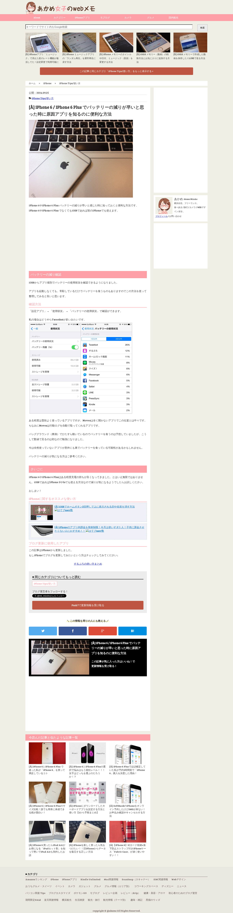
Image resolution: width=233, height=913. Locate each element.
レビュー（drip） (130, 893)
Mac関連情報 (111, 879)
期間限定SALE (33, 899)
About (36, 17)
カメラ (128, 17)
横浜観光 (66, 899)
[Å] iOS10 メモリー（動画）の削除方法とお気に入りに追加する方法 (153, 58)
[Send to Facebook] (73, 631)
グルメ (150, 17)
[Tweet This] (43, 631)
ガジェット (85, 886)
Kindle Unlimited (90, 879)
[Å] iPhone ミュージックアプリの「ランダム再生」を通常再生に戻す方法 (79, 58)
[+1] (103, 631)
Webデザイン (178, 879)
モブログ (105, 17)
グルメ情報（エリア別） (118, 886)
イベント (60, 886)
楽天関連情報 (51, 899)
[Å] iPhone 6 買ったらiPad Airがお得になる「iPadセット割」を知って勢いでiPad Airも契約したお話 (47, 850)
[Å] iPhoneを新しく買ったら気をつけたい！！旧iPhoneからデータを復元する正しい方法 (87, 848)
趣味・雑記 (136, 899)
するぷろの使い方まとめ (88, 563)
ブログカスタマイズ (59, 893)
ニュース (181, 886)
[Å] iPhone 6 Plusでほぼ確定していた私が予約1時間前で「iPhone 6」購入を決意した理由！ (127, 770)
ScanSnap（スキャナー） (136, 879)
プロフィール (161, 216)
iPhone (54, 879)
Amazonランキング (36, 879)
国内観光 (173, 17)
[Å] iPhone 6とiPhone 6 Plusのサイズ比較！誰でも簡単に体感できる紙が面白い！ (47, 809)
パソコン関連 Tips (35, 893)
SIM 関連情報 (161, 879)
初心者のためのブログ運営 (183, 893)
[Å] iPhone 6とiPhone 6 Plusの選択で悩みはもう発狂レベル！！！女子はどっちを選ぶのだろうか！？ (87, 771)
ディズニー (167, 886)
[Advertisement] (88, 240)
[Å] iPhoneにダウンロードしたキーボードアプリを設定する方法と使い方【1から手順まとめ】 (87, 809)
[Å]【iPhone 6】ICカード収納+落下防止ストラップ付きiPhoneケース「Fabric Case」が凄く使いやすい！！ (127, 850)
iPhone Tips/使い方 (43, 98)
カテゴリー (59, 17)
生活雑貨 (79, 899)
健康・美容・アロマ (154, 893)
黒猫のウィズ (153, 899)
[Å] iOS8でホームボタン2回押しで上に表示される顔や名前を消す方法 (95, 506)
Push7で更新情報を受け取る (87, 605)
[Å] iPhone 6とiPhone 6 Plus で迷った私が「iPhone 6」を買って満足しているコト (47, 770)
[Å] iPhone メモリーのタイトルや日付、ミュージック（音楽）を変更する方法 (116, 58)
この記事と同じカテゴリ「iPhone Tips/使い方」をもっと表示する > (116, 71)
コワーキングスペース (146, 886)
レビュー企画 (110, 893)
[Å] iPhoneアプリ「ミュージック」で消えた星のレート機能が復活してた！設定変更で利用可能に (42, 58)
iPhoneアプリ (82, 17)
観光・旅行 (94, 899)
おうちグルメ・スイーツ (38, 886)
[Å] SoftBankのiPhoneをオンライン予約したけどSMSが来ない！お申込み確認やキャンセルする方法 (127, 810)
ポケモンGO (80, 893)
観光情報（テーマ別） (115, 899)
